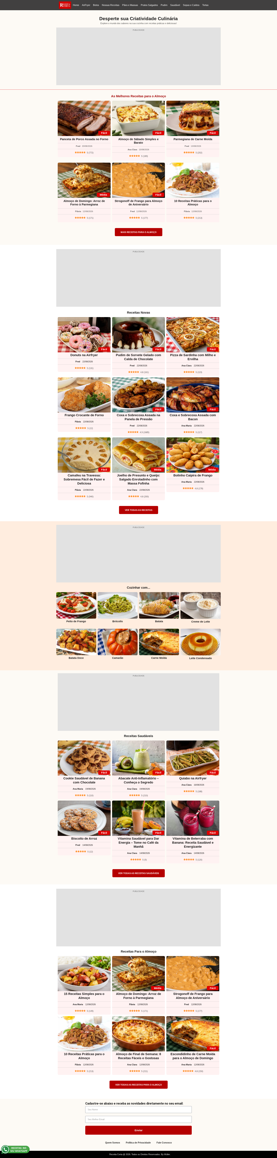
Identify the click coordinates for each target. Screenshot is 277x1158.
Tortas (205, 5)
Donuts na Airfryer (84, 355)
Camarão (117, 658)
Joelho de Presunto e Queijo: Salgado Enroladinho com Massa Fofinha (138, 479)
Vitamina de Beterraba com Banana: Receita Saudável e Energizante (193, 842)
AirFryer (86, 5)
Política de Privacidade (138, 1142)
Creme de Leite (200, 621)
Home (76, 5)
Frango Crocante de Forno (84, 415)
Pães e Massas (130, 5)
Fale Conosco (164, 1142)
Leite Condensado (200, 658)
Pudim (164, 5)
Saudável (175, 5)
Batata (159, 621)
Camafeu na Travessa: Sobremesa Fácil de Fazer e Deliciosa (84, 479)
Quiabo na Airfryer (193, 778)
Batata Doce (76, 658)
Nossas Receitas (110, 5)
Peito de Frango (76, 621)
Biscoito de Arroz (84, 838)
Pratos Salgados (149, 5)
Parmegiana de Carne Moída (193, 139)
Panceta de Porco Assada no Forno (84, 139)
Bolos (96, 5)
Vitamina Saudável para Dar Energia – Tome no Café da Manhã (138, 842)
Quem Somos (112, 1142)
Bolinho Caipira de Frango (192, 475)
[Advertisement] (138, 58)
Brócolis (117, 621)
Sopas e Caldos (191, 5)
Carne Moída (159, 658)
